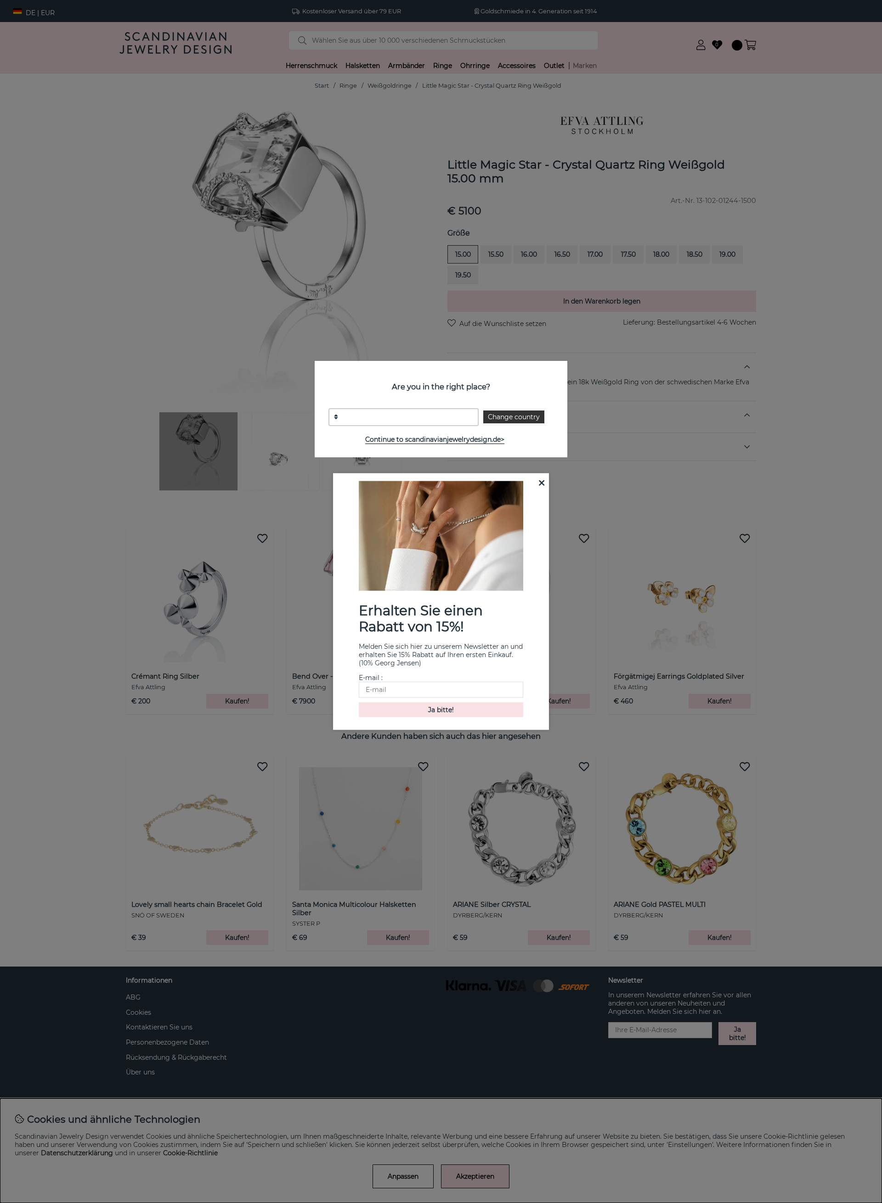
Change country (514, 417)
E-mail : (371, 677)
